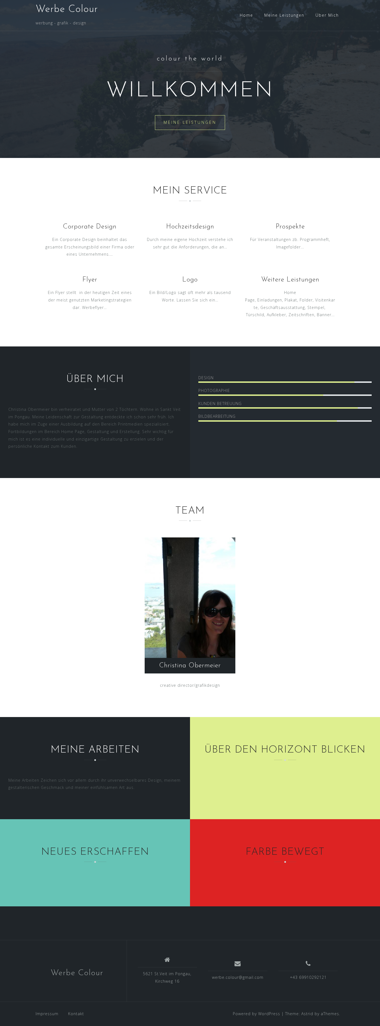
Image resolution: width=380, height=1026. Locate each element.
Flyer (89, 279)
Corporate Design (90, 226)
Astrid (307, 1013)
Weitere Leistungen (290, 279)
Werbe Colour (67, 9)
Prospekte (290, 226)
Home (246, 15)
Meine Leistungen (284, 15)
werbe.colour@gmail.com (237, 977)
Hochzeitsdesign (190, 226)
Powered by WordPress (256, 1013)
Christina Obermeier (190, 665)
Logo (190, 279)
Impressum (47, 1013)
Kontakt (76, 1013)
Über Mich (327, 15)
